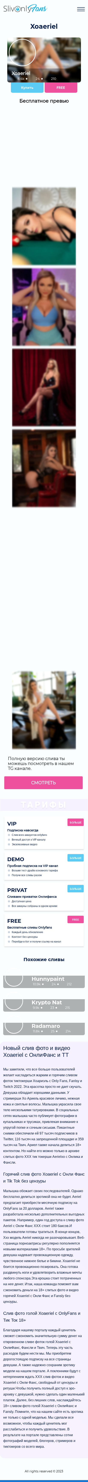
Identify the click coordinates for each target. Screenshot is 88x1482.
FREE (61, 87)
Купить (27, 87)
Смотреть (43, 782)
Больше (76, 822)
